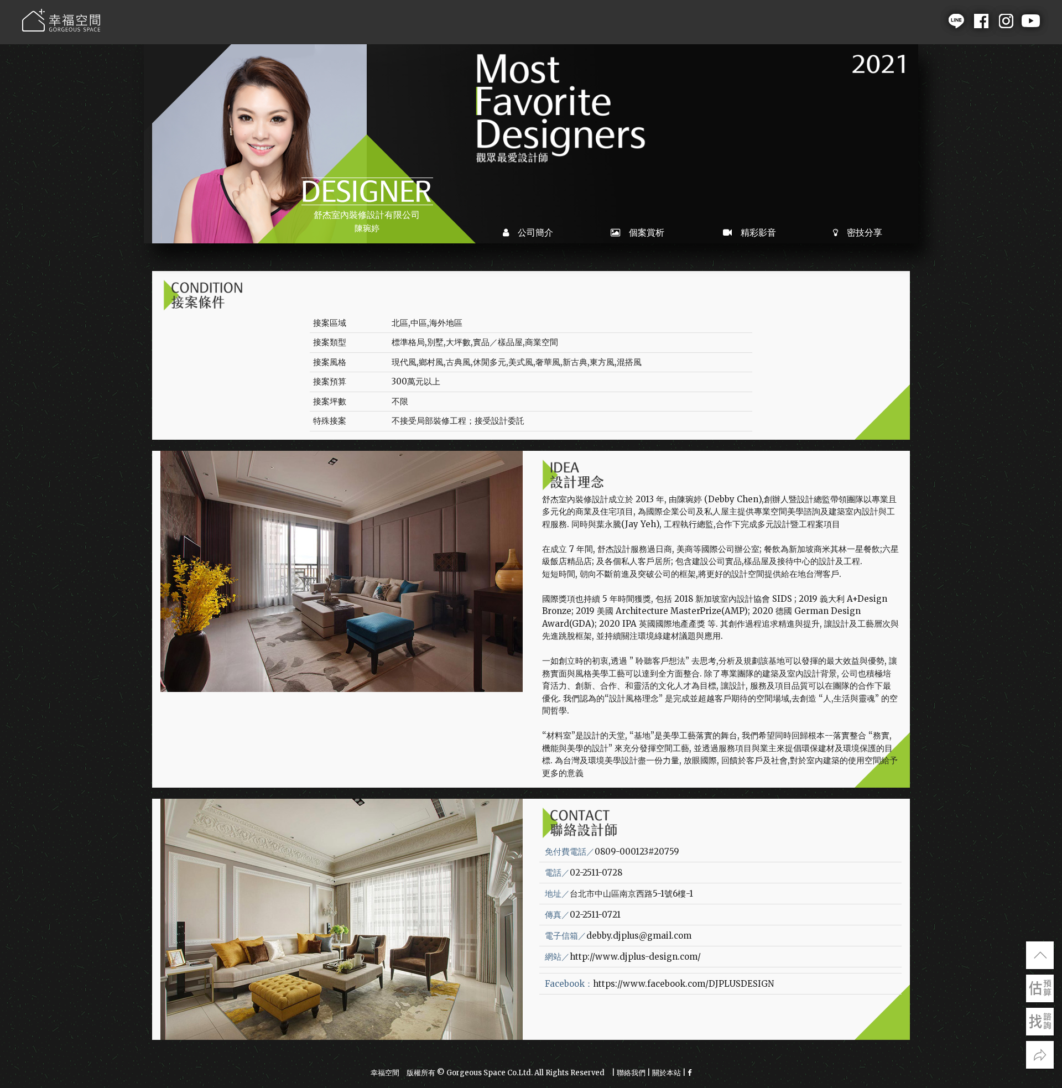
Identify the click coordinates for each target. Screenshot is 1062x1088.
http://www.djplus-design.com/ (635, 956)
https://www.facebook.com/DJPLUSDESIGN (683, 983)
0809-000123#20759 (637, 851)
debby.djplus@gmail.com (638, 935)
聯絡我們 (631, 1072)
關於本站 (666, 1072)
